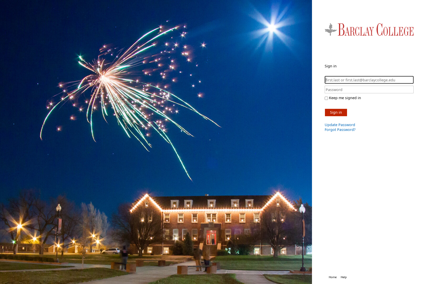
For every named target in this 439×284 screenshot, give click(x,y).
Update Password (340, 124)
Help (344, 277)
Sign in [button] (336, 112)
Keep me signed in (345, 97)
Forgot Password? (340, 129)
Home (333, 277)
